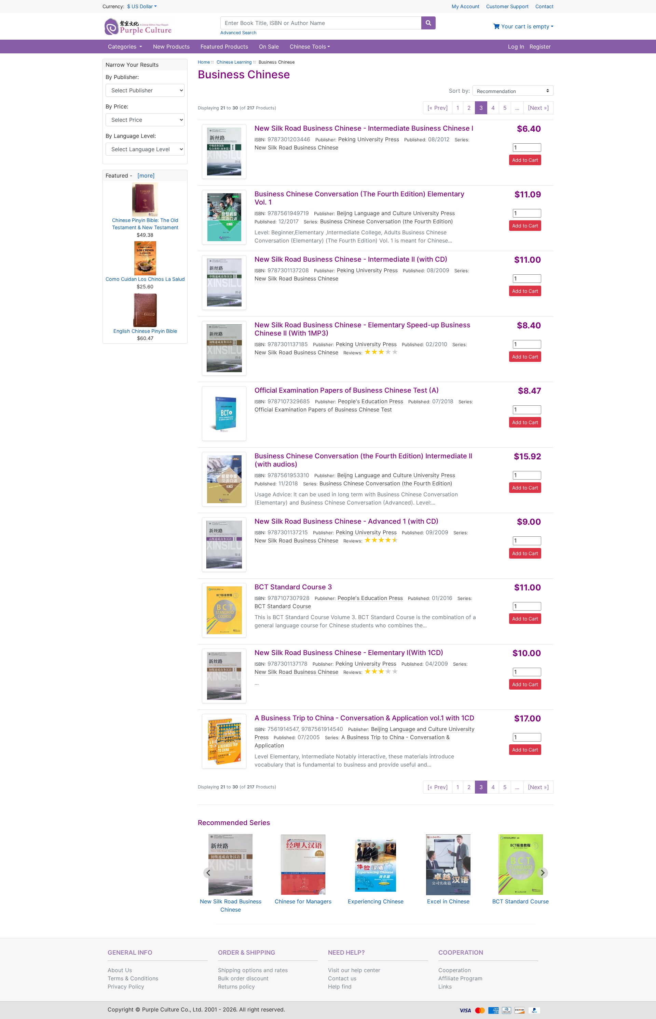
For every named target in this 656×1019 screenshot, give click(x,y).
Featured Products (224, 46)
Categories (123, 46)
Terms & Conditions (133, 978)
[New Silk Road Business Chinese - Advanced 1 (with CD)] (224, 545)
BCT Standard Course (283, 606)
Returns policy (236, 986)
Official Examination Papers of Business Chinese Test (323, 409)
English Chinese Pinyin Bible (145, 331)
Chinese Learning (234, 62)
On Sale (269, 46)
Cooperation (454, 970)
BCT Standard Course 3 (293, 587)
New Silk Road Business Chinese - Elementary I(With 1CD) (349, 653)
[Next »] (538, 107)
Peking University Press (368, 139)
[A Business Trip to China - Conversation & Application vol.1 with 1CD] (224, 741)
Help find (340, 986)
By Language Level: (131, 135)
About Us (120, 970)
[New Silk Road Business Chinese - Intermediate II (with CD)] (224, 282)
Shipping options (240, 970)
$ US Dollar (140, 6)
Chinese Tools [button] (308, 46)
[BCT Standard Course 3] (224, 610)
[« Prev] (437, 107)
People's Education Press (370, 401)
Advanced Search (238, 32)
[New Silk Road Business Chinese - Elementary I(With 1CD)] (224, 676)
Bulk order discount (243, 978)
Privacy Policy (126, 986)
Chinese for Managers (303, 901)
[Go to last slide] (208, 872)
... (517, 107)
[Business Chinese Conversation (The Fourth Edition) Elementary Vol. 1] (224, 217)
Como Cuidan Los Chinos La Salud (145, 279)
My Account (465, 6)
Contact (544, 6)
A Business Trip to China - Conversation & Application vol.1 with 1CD (364, 718)
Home (204, 62)
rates (281, 970)
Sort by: (459, 90)
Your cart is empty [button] (524, 26)
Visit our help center (354, 970)
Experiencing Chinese (376, 901)
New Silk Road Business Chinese (296, 147)
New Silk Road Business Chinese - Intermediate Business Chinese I (364, 128)
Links (445, 986)
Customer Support (507, 6)
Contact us (342, 978)
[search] (428, 22)
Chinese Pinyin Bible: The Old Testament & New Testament (145, 224)
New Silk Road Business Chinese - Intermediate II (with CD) (351, 259)
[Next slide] (542, 872)
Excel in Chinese (448, 901)
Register (540, 46)
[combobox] (321, 22)
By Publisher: (122, 77)
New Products (171, 46)
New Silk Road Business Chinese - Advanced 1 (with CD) (347, 521)
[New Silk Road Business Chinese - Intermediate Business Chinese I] (224, 151)
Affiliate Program (460, 978)
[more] (144, 175)
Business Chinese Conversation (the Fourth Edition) (386, 221)
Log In (516, 46)
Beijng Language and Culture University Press (396, 213)
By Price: (117, 106)
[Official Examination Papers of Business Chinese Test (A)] (224, 413)
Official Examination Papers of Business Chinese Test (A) (347, 390)
